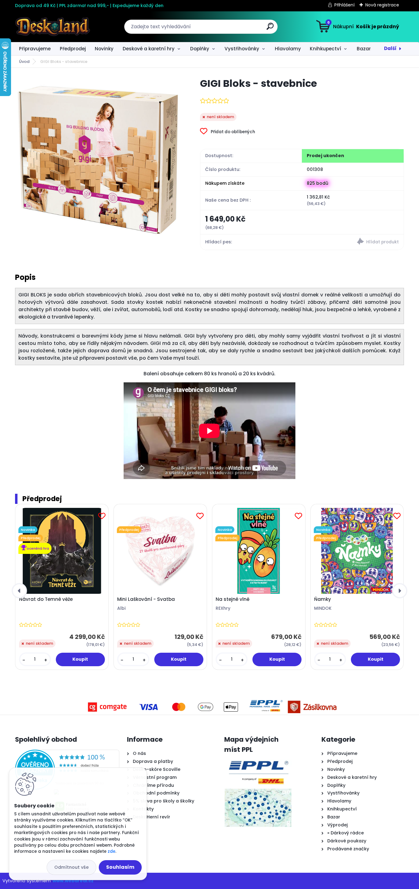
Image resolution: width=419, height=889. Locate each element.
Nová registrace (382, 5)
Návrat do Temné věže (46, 599)
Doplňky (199, 48)
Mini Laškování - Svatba (146, 599)
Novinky (104, 48)
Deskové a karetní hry (149, 48)
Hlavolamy (288, 48)
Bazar (364, 48)
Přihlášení (344, 5)
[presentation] (19, 590)
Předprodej (73, 48)
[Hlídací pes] (353, 242)
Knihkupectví (325, 48)
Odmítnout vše (71, 867)
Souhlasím (120, 867)
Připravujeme (35, 48)
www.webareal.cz (73, 881)
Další (390, 48)
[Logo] (52, 26)
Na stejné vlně (232, 599)
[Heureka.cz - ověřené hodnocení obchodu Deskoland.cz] (67, 753)
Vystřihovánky (242, 48)
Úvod (24, 61)
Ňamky (322, 599)
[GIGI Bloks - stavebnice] (97, 159)
